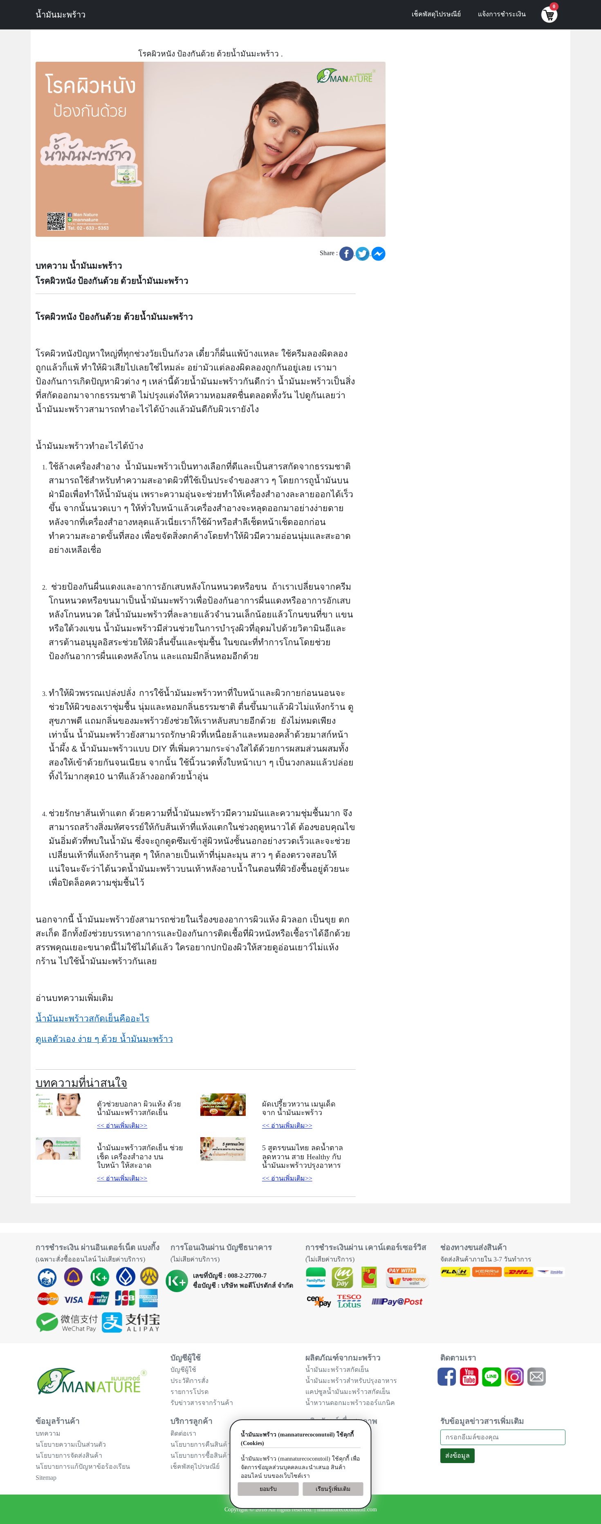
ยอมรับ (268, 1489)
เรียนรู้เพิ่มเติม (333, 1489)
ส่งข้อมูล (457, 1455)
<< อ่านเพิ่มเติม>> (122, 1125)
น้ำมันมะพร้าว (60, 14)
